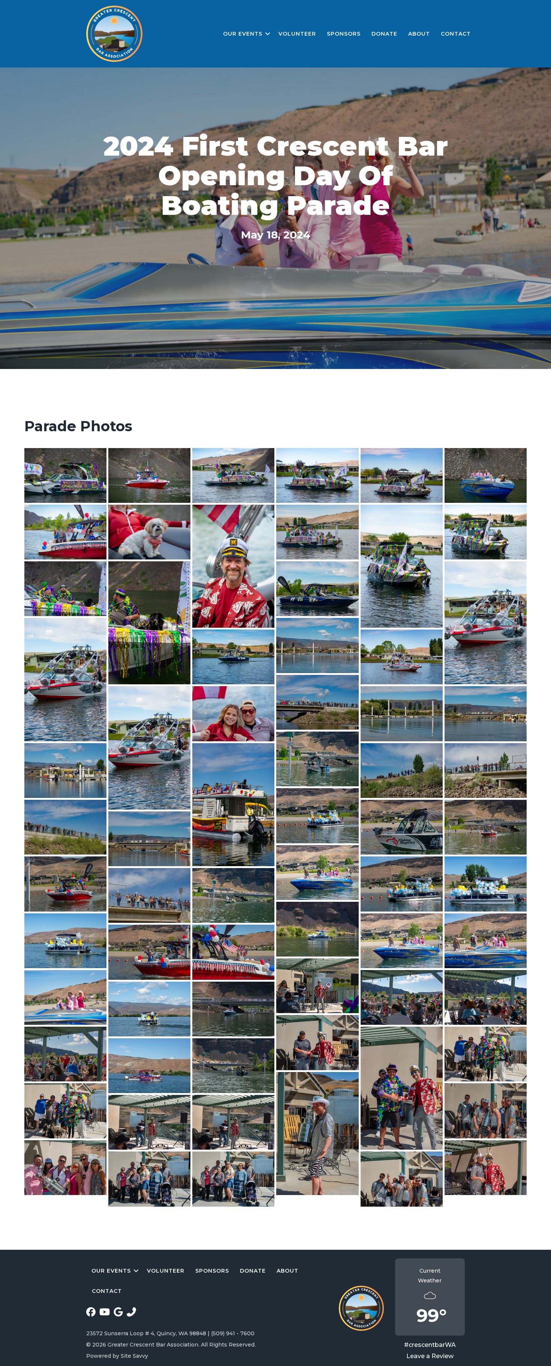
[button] (267, 34)
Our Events (242, 33)
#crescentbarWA (430, 1344)
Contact (456, 33)
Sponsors (344, 33)
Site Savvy (134, 1356)
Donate (384, 33)
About (419, 33)
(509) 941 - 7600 (233, 1333)
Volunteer (297, 33)
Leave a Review (430, 1356)
